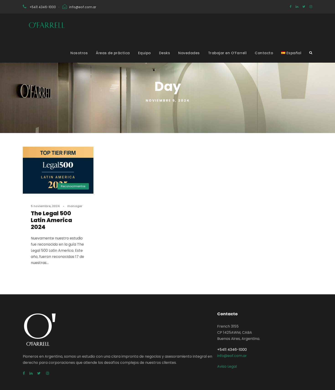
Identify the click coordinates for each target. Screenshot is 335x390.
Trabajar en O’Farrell (227, 53)
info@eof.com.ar (82, 7)
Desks (164, 53)
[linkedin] (297, 6)
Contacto (264, 53)
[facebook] (290, 6)
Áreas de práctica (113, 53)
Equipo (144, 53)
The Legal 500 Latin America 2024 (51, 220)
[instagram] (310, 6)
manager (74, 206)
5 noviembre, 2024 (45, 206)
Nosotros (79, 53)
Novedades (189, 53)
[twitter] (303, 6)
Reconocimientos (73, 186)
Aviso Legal (227, 366)
